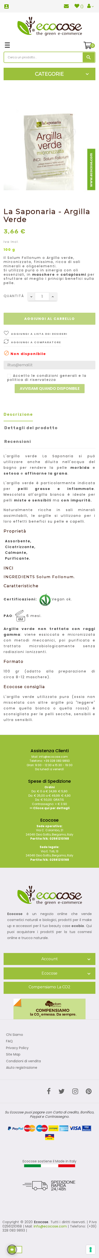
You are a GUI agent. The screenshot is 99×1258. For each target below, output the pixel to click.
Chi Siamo (14, 1035)
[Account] (90, 6)
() (82, 6)
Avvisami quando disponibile (50, 388)
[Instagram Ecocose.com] (75, 1091)
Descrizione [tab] (18, 414)
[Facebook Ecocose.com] (49, 1091)
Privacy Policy (17, 1048)
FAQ (9, 1041)
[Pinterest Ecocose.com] (88, 1091)
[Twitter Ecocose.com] (61, 1091)
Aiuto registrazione (21, 1068)
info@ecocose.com (50, 1226)
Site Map (13, 1054)
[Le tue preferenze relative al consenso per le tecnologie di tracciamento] (90, 1249)
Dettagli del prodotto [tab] (31, 428)
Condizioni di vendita (23, 1061)
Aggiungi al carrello (49, 318)
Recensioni (17, 441)
